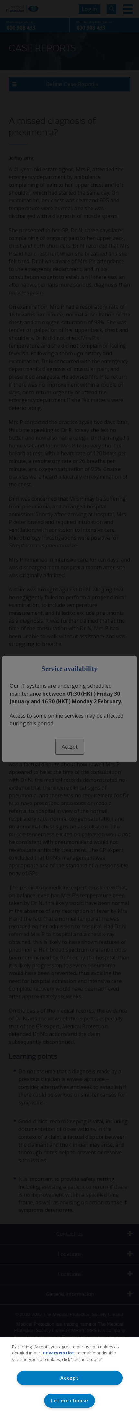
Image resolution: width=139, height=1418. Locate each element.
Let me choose (69, 1401)
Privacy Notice (58, 1353)
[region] (69, 1377)
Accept (69, 1378)
